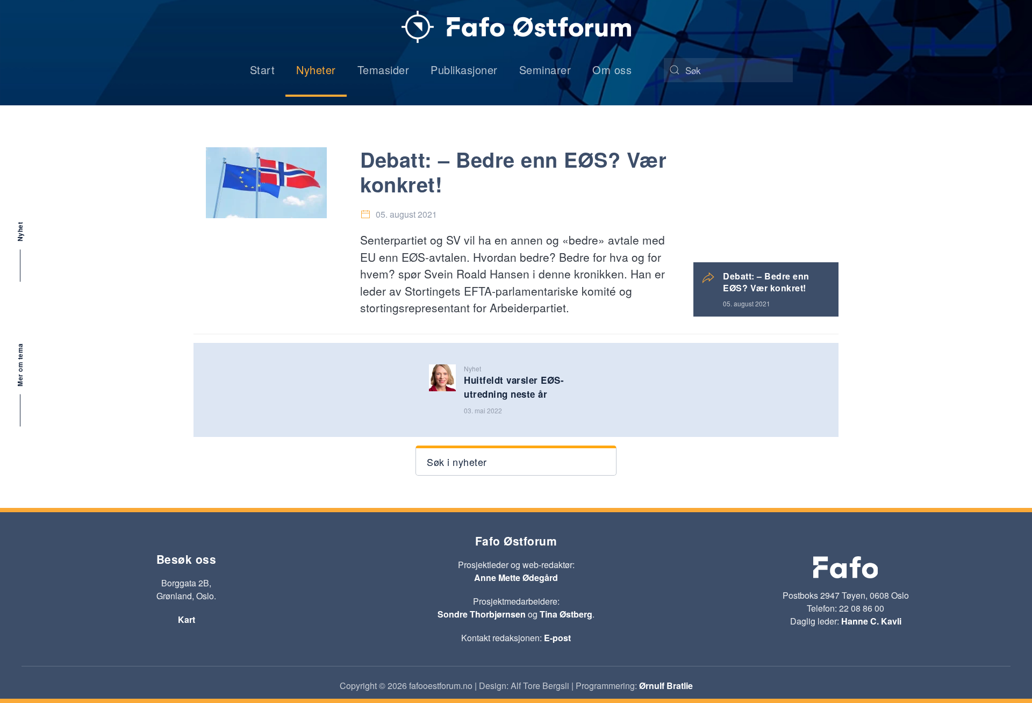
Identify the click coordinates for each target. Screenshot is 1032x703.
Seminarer (545, 69)
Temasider (383, 69)
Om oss (612, 69)
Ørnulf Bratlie (666, 685)
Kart (186, 619)
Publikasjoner (464, 69)
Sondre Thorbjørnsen (482, 614)
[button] (515, 461)
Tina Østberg (566, 614)
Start (262, 69)
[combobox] (728, 70)
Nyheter (316, 69)
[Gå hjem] (516, 27)
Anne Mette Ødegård (516, 577)
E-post (557, 638)
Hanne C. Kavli (871, 621)
